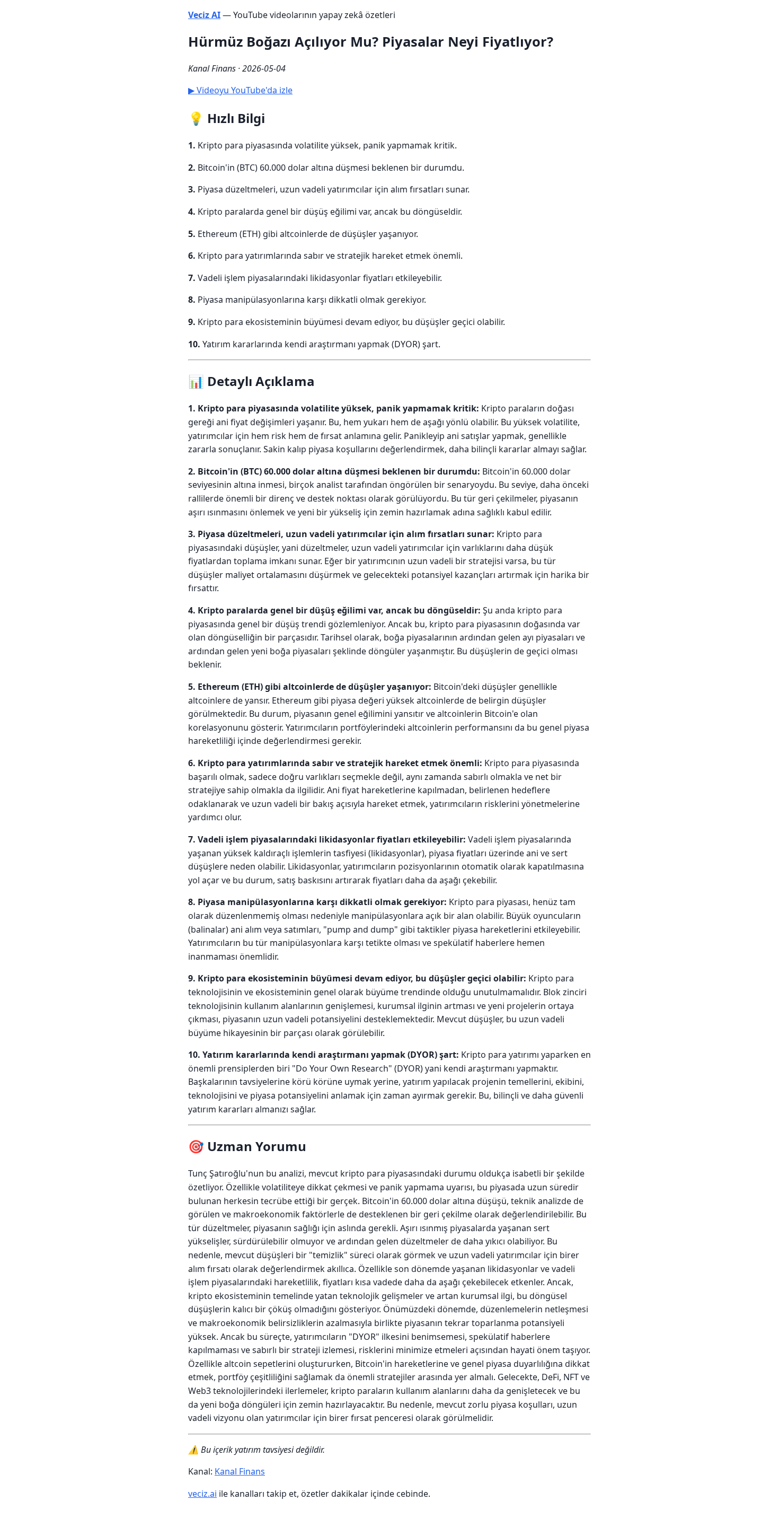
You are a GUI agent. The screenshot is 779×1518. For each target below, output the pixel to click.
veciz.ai (202, 1493)
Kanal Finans (240, 1471)
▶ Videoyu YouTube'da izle (240, 90)
